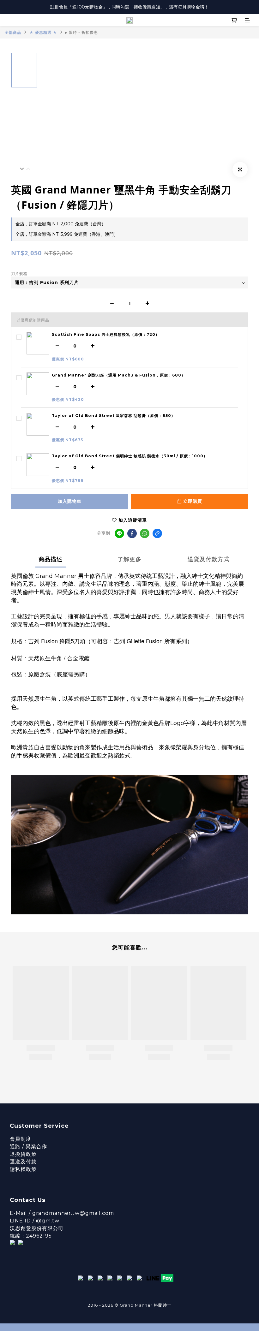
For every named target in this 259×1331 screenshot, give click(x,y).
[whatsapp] (144, 533)
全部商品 (13, 32)
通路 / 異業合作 (28, 1147)
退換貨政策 (23, 1154)
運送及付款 (23, 1162)
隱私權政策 (23, 1169)
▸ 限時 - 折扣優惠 (81, 32)
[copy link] (157, 533)
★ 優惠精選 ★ (43, 32)
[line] (119, 533)
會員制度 (20, 1139)
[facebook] (132, 533)
